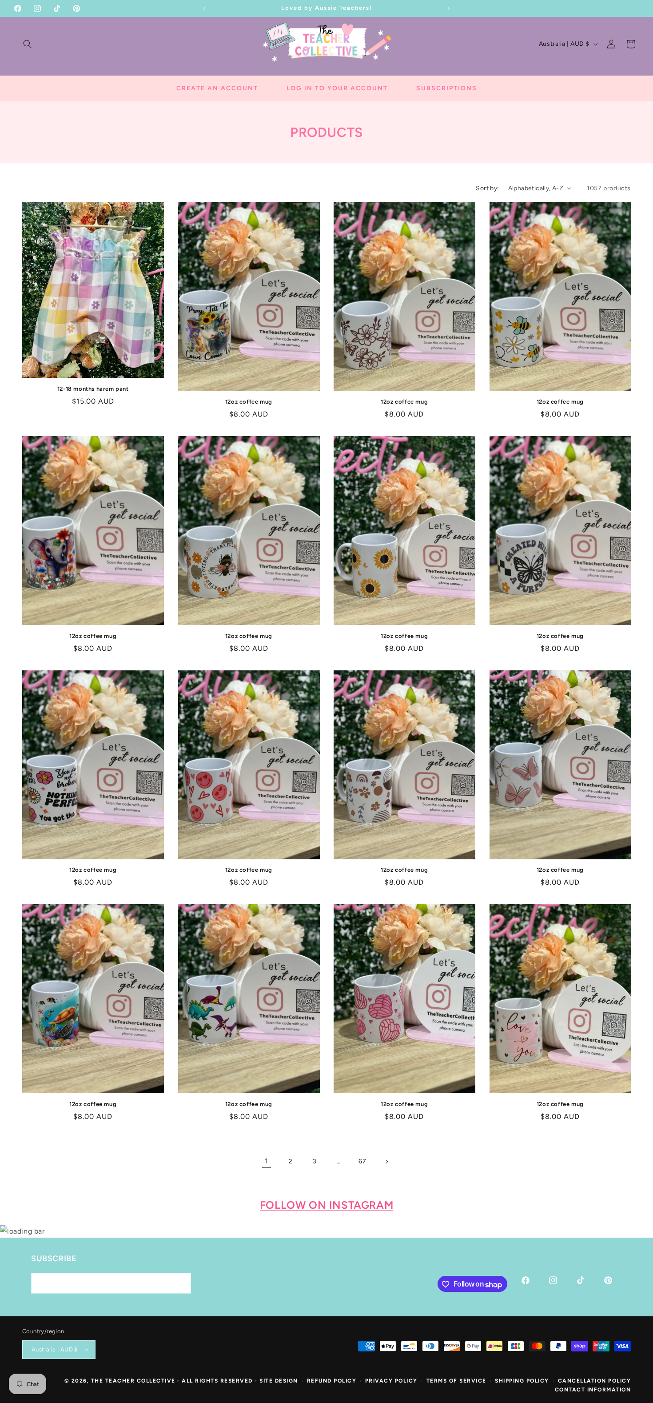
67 (362, 1161)
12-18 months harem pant (93, 388)
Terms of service (456, 1380)
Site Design (278, 1380)
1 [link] (266, 1161)
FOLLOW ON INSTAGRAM (326, 1205)
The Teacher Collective (133, 1380)
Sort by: (487, 188)
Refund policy (332, 1380)
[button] (27, 44)
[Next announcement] (448, 8)
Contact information (593, 1390)
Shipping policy (522, 1380)
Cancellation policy (594, 1380)
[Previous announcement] (204, 8)
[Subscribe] (181, 1283)
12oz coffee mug (248, 401)
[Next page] (386, 1161)
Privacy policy (391, 1380)
